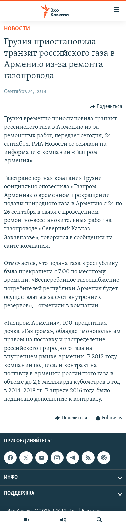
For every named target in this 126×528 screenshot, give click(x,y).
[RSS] (88, 458)
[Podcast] (103, 458)
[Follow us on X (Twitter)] (25, 458)
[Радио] (63, 519)
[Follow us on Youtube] (41, 458)
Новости (17, 29)
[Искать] (99, 519)
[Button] (106, 106)
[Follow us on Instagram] (57, 458)
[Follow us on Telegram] (72, 458)
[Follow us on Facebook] (10, 458)
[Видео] (26, 519)
